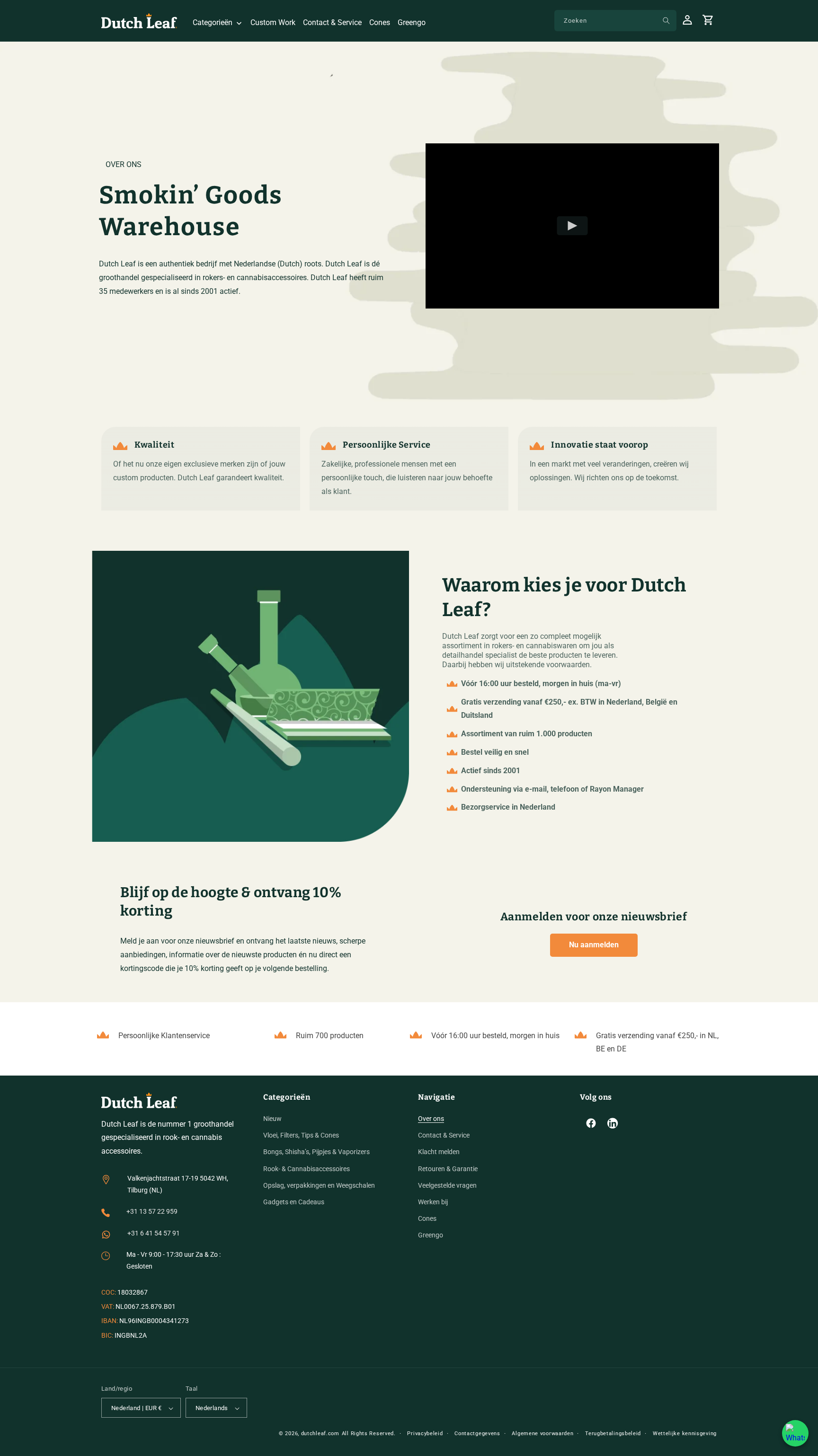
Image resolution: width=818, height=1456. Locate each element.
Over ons (431, 1118)
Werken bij (433, 1202)
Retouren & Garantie (448, 1169)
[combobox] (615, 20)
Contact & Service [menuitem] (332, 22)
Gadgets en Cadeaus (293, 1202)
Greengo (430, 1235)
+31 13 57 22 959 (152, 1212)
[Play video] (572, 225)
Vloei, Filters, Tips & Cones (301, 1135)
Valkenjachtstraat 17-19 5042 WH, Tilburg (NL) (177, 1184)
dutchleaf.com (320, 1433)
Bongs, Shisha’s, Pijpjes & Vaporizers (316, 1152)
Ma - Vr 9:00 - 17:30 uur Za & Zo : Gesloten (173, 1260)
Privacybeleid (425, 1433)
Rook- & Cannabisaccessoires (306, 1169)
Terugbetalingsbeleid (613, 1433)
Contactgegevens (477, 1433)
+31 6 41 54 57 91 (153, 1233)
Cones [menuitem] (379, 22)
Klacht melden (439, 1152)
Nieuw (272, 1118)
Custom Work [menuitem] (272, 22)
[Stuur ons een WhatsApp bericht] (795, 1433)
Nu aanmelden (594, 944)
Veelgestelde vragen (447, 1185)
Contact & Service (444, 1135)
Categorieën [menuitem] (212, 22)
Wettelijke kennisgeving (685, 1433)
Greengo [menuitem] (412, 22)
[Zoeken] (666, 20)
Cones (427, 1218)
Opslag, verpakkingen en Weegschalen (319, 1185)
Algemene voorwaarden (542, 1433)
